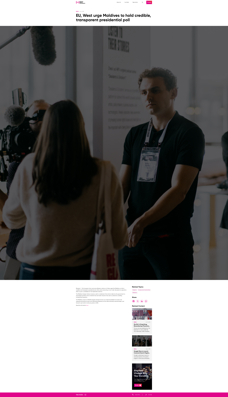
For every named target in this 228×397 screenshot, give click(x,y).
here (87, 305)
